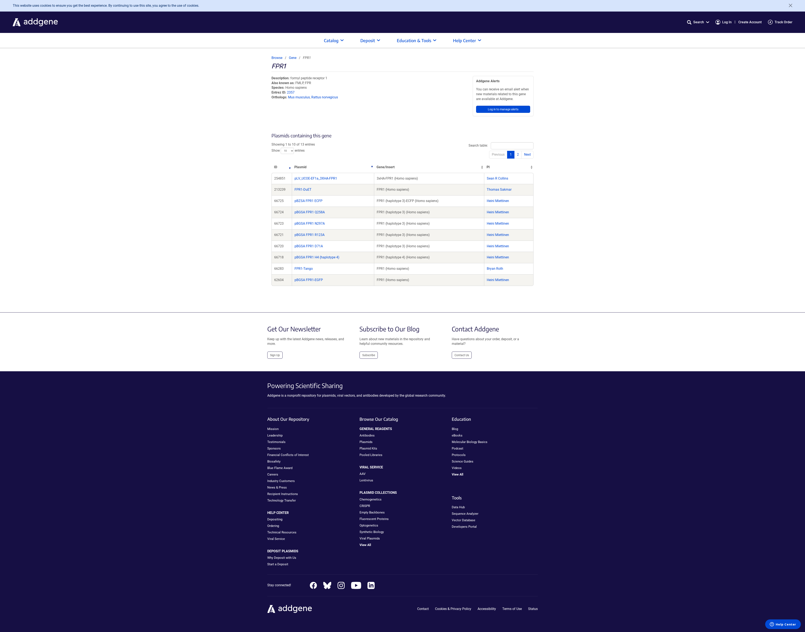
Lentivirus (366, 480)
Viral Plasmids (370, 538)
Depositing (274, 519)
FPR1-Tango (304, 269)
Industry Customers (281, 481)
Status (533, 609)
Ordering (273, 526)
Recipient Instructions (282, 494)
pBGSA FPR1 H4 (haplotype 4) (317, 257)
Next (527, 154)
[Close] (789, 5)
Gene (292, 58)
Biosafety (273, 461)
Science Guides (462, 461)
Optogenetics (369, 525)
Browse (276, 58)
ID (275, 167)
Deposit (367, 40)
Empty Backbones (372, 512)
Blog (455, 429)
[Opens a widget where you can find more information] (783, 624)
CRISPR (365, 506)
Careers (272, 474)
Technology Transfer (281, 500)
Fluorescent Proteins (374, 519)
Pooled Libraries (371, 455)
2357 (291, 92)
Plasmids (366, 442)
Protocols (459, 455)
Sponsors (274, 448)
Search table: (478, 145)
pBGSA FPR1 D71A (309, 246)
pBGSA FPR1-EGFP (309, 280)
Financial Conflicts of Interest (288, 455)
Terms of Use (512, 609)
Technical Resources (281, 532)
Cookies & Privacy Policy (453, 609)
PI (488, 167)
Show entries (288, 150)
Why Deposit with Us (281, 558)
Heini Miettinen (498, 201)
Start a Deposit (277, 564)
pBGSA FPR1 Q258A (310, 212)
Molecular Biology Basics (469, 442)
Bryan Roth (495, 269)
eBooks (457, 435)
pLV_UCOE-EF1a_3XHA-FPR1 (316, 178)
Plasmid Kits (368, 448)
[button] (698, 22)
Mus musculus (299, 97)
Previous (498, 154)
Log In (727, 22)
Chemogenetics (371, 499)
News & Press (277, 487)
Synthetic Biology (372, 532)
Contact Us (461, 355)
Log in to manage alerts (503, 109)
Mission (273, 429)
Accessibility (487, 609)
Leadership (275, 435)
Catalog (331, 40)
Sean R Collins (497, 178)
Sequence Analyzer (465, 514)
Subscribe (368, 355)
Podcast (457, 448)
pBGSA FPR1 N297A (310, 223)
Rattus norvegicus (324, 97)
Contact (423, 609)
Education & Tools (414, 40)
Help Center (464, 40)
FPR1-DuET (303, 190)
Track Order (783, 22)
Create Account (750, 22)
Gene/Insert (386, 167)
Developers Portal (464, 527)
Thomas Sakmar (499, 190)
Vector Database (463, 520)
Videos (457, 468)
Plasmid (300, 167)
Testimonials (276, 442)
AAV (363, 474)
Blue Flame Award (279, 468)
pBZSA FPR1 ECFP (308, 201)
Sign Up (275, 355)
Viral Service (276, 539)
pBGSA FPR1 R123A (310, 235)
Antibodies (367, 435)
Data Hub (458, 507)
